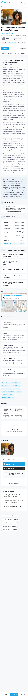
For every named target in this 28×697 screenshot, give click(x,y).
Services (10, 53)
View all (23, 491)
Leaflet (16, 311)
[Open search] (22, 2)
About (3, 53)
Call (14, 48)
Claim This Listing (15, 483)
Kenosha (12, 6)
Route (23, 694)
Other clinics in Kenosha (10, 516)
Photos (23, 53)
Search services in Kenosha (11, 519)
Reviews (17, 53)
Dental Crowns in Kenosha (9, 522)
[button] (14, 301)
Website (22, 42)
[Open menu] (25, 2)
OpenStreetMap (23, 311)
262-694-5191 (12, 42)
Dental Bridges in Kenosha (9, 526)
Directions (23, 48)
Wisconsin (6, 6)
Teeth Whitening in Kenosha (9, 529)
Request (15, 694)
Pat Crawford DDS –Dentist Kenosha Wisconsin (12, 296)
